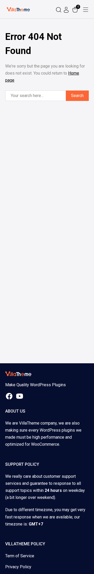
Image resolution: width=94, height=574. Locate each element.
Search (77, 95)
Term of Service (19, 555)
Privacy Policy (18, 566)
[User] (67, 9)
